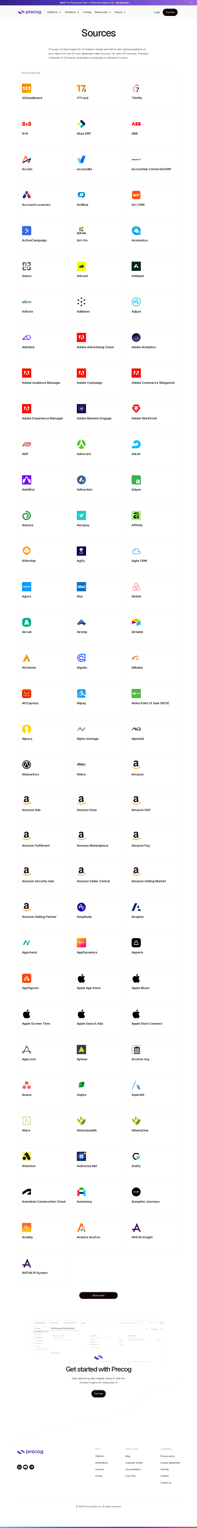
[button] (54, 12)
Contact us (166, 1482)
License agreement (170, 1462)
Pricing (87, 12)
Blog (128, 1456)
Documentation (133, 1469)
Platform (99, 1456)
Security (165, 1469)
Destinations (101, 1462)
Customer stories (134, 1462)
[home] (32, 12)
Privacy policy (168, 1456)
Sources (99, 1469)
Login (157, 12)
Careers (165, 1476)
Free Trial (130, 1476)
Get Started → (123, 2)
